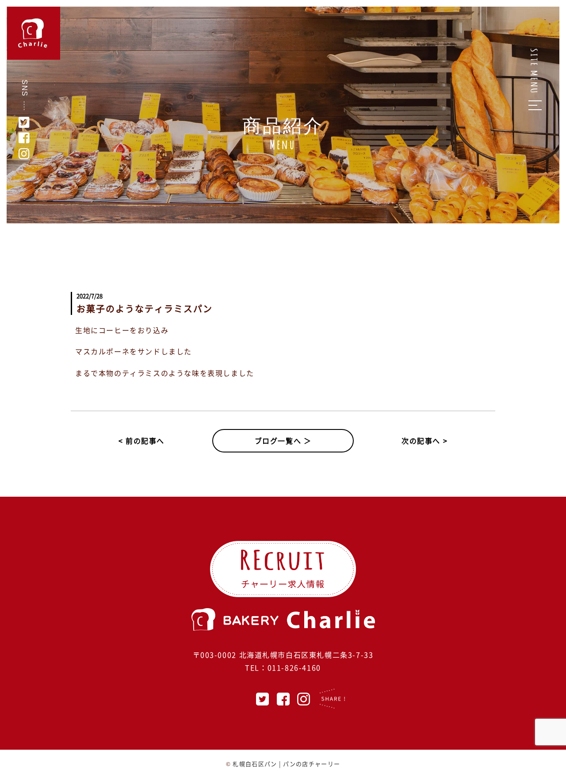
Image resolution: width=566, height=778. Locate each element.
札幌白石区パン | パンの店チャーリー (286, 763)
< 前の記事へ (141, 440)
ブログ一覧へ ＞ (283, 440)
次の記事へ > (424, 440)
